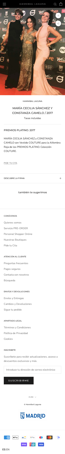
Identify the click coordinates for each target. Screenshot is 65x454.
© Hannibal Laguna (32, 404)
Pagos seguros (12, 269)
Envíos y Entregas (14, 298)
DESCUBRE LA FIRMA (14, 178)
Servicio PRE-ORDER (16, 228)
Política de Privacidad (16, 333)
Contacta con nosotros (16, 274)
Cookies (8, 339)
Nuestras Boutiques (15, 240)
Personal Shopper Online (18, 234)
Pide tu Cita (10, 245)
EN (7, 449)
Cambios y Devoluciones (18, 304)
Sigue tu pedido (13, 309)
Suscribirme (18, 380)
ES (4, 449)
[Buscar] (55, 4)
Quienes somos (12, 222)
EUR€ (31, 397)
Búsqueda (9, 280)
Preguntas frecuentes (16, 263)
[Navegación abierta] (4, 4)
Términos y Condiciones (17, 327)
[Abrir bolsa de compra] (60, 4)
